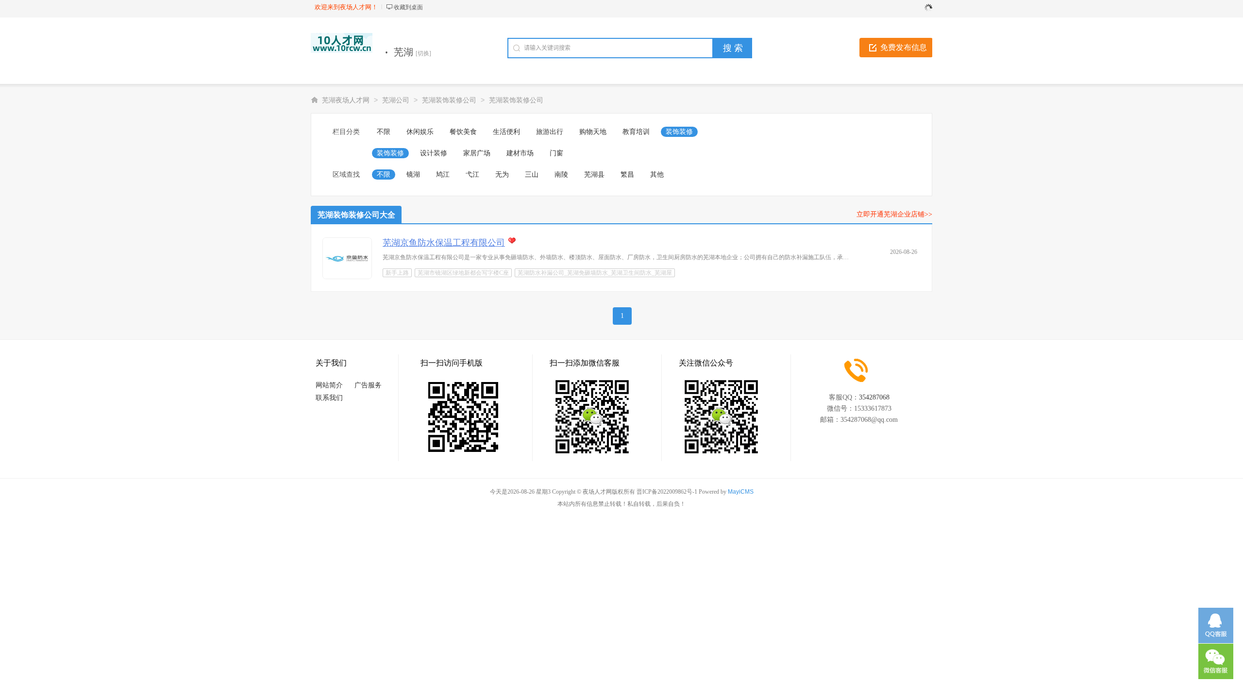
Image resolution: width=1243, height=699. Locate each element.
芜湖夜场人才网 (346, 100)
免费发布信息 (903, 47)
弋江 (472, 174)
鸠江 (443, 174)
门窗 (556, 153)
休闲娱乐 (420, 131)
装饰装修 (679, 131)
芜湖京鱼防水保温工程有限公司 (444, 243)
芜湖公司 (395, 100)
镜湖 (413, 174)
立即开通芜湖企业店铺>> (894, 214)
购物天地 (592, 131)
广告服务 (368, 385)
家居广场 (476, 153)
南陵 (561, 174)
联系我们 (329, 397)
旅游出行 (549, 131)
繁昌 (627, 174)
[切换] (423, 53)
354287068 (874, 397)
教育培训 (636, 131)
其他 (657, 174)
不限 (383, 131)
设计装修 (433, 153)
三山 (531, 174)
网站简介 (329, 385)
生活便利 (506, 131)
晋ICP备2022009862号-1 (667, 491)
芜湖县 (594, 174)
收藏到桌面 (408, 7)
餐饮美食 (463, 131)
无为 (502, 174)
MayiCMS (741, 491)
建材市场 (520, 153)
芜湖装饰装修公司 (449, 100)
